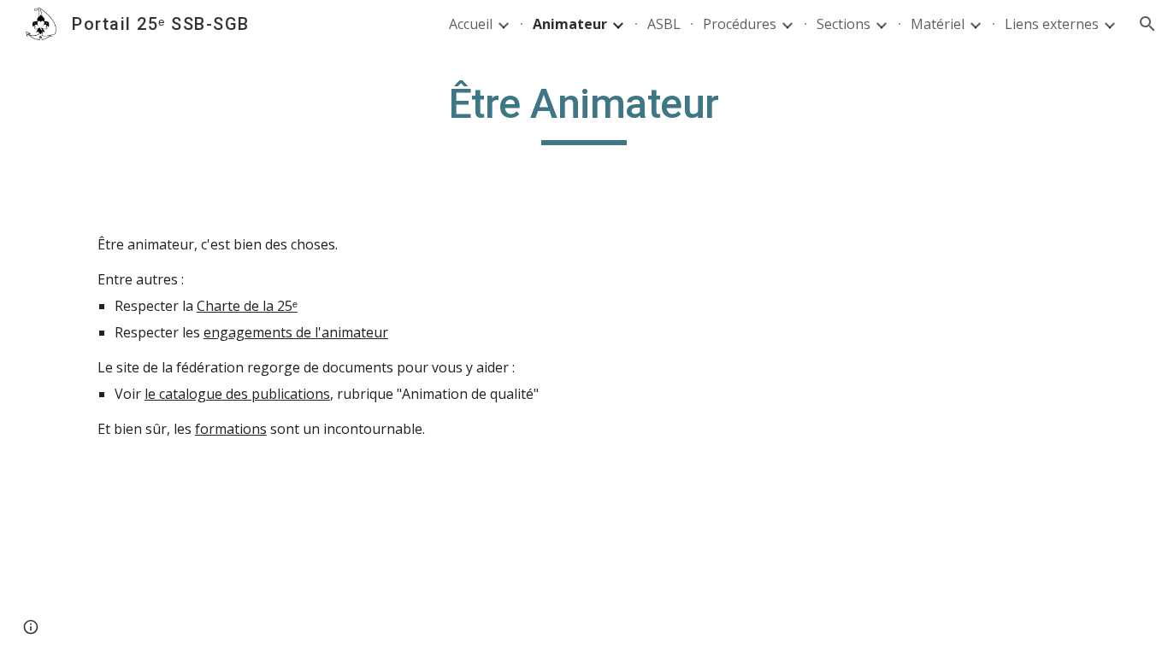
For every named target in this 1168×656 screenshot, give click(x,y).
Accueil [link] (471, 24)
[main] (584, 112)
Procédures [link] (739, 24)
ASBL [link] (664, 24)
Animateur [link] (570, 24)
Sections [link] (843, 24)
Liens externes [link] (1052, 24)
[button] (1147, 23)
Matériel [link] (937, 24)
